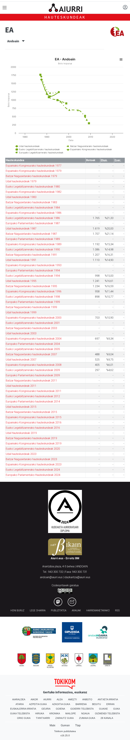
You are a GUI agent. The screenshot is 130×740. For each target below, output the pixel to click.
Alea (60, 699)
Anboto (87, 699)
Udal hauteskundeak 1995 (21, 281)
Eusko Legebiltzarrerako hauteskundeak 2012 (33, 396)
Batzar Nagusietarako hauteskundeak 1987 (31, 233)
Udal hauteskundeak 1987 (21, 228)
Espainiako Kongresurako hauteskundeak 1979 (33, 170)
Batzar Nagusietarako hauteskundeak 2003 (31, 328)
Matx (52, 725)
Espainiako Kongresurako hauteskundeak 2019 (33, 443)
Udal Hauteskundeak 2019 (21, 433)
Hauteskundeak (64, 17)
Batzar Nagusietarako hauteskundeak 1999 (31, 307)
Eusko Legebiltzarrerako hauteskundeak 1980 (33, 186)
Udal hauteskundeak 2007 (21, 359)
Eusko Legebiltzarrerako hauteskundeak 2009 (33, 370)
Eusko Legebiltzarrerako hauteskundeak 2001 (33, 323)
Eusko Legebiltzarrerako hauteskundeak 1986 (33, 218)
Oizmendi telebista (107, 713)
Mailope (70, 713)
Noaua (85, 713)
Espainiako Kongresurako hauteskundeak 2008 (33, 364)
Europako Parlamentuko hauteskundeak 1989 (33, 239)
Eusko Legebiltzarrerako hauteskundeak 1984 (33, 207)
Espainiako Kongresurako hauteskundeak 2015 (33, 417)
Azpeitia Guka (38, 704)
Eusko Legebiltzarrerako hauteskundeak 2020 (33, 448)
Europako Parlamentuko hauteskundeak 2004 (33, 343)
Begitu (96, 704)
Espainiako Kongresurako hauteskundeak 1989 (33, 244)
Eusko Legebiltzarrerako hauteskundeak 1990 (33, 249)
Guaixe (103, 708)
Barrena (81, 704)
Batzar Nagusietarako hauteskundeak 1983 (31, 202)
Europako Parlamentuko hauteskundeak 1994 (33, 270)
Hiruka (39, 713)
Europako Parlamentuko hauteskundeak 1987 (33, 223)
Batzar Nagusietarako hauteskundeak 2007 (31, 354)
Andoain (14, 41)
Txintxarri (43, 718)
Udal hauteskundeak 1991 (21, 260)
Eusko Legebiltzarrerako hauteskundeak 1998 (33, 296)
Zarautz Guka (64, 718)
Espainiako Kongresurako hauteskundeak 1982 (33, 191)
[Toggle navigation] (4, 8)
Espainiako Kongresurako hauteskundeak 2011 (33, 391)
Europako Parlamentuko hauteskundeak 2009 (33, 375)
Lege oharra (38, 610)
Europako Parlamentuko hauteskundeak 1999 (33, 302)
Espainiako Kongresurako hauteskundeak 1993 (33, 265)
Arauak (76, 610)
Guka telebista (20, 713)
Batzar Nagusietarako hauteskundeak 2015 (31, 412)
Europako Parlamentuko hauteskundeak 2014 (33, 401)
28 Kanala (107, 718)
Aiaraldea (18, 699)
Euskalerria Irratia (23, 708)
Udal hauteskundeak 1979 (21, 181)
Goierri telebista (82, 708)
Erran (110, 704)
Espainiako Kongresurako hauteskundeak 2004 (33, 338)
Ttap (78, 725)
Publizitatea (58, 610)
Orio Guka (23, 718)
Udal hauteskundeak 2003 (21, 333)
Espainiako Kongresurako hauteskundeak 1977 (33, 165)
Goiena (60, 708)
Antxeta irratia (108, 699)
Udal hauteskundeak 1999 (21, 312)
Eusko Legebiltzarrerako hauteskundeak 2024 (33, 469)
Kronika (54, 713)
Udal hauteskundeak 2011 (21, 385)
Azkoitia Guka (61, 704)
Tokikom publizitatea (65, 731)
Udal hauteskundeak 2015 (21, 406)
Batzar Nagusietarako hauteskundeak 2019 (31, 438)
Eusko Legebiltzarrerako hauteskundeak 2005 (33, 349)
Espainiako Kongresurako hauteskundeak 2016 (33, 422)
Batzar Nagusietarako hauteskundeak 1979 (31, 176)
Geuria (45, 708)
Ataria (20, 704)
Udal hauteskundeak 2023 (21, 454)
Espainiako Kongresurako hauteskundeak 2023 (33, 464)
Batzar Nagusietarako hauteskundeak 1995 (31, 286)
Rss (117, 610)
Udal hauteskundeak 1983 (21, 197)
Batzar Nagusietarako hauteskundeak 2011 (31, 380)
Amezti (72, 699)
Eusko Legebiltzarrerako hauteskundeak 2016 (33, 427)
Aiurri (47, 699)
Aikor (34, 699)
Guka (116, 708)
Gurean (65, 725)
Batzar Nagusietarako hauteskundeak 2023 (31, 459)
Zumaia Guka (87, 718)
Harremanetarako (98, 610)
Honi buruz (17, 610)
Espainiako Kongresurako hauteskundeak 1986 (33, 212)
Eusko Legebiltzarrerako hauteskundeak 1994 (33, 275)
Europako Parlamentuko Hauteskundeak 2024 (33, 475)
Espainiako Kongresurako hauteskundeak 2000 (33, 317)
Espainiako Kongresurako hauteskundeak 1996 (33, 291)
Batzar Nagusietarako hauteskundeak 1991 (31, 254)
